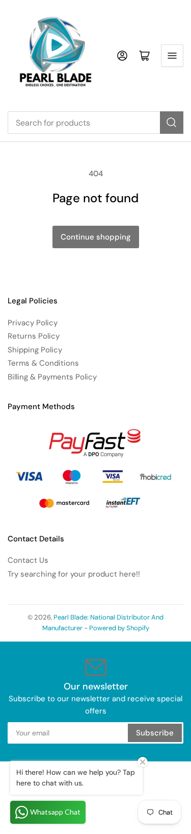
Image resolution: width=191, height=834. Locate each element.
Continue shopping (96, 237)
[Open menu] (172, 55)
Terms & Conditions (43, 363)
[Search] (171, 122)
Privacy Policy (33, 323)
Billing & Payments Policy (52, 377)
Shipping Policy (35, 350)
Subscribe (155, 733)
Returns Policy (34, 336)
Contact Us (28, 560)
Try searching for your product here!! (74, 574)
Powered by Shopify (119, 628)
